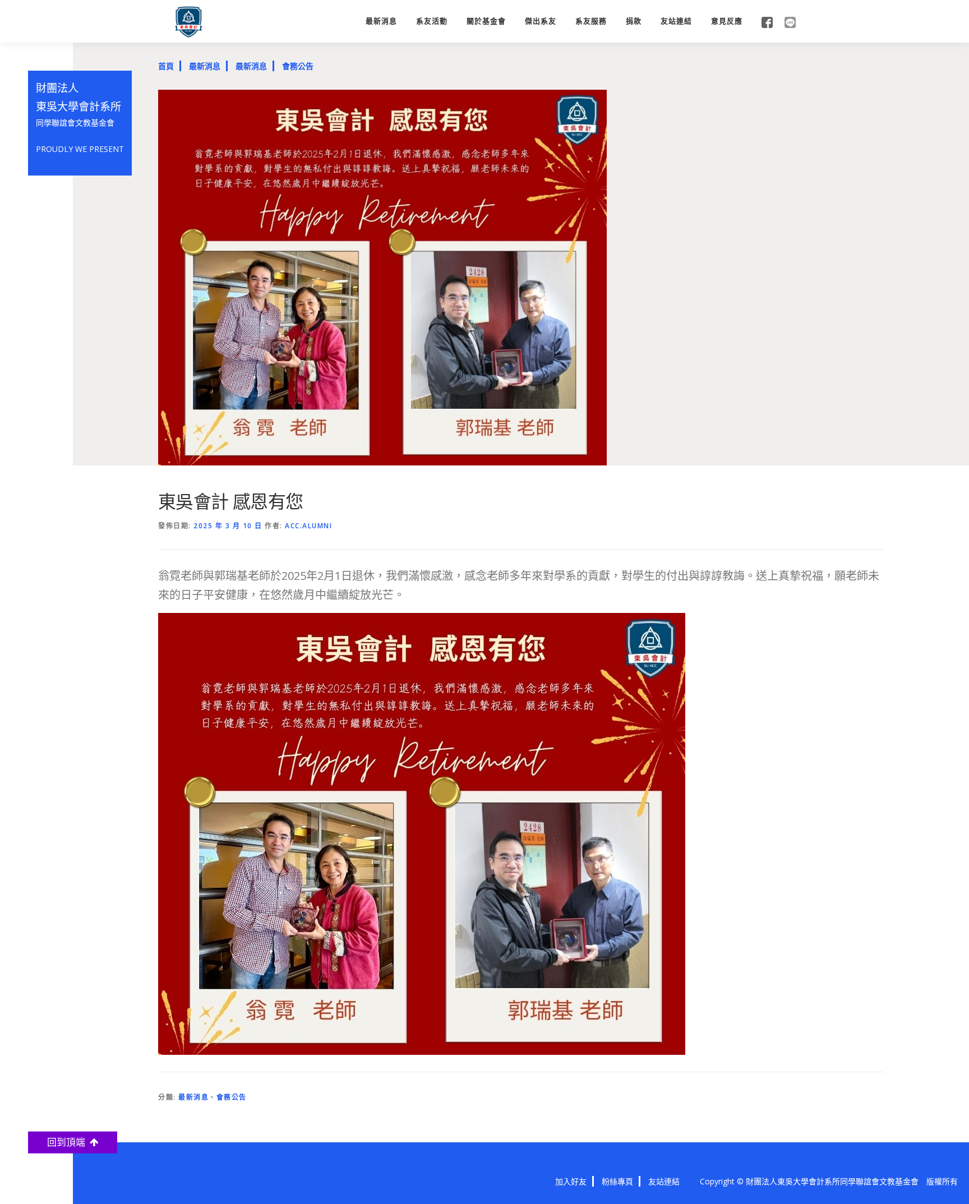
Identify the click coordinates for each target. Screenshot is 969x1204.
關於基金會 (486, 21)
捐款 (634, 21)
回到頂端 (68, 1142)
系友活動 (431, 21)
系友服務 (591, 21)
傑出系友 (540, 21)
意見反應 (726, 21)
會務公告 (297, 66)
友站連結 (676, 21)
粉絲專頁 (617, 1181)
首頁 (166, 66)
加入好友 (571, 1181)
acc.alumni (308, 526)
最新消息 (381, 21)
